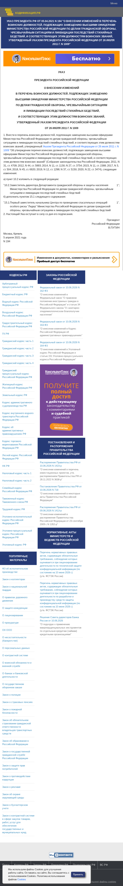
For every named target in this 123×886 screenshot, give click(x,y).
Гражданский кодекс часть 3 (17, 355)
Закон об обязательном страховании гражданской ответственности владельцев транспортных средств (17, 727)
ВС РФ (104, 865)
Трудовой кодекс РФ (13, 509)
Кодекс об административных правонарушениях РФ (14, 430)
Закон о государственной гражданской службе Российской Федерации (16, 755)
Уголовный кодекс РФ (14, 544)
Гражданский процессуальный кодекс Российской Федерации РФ (17, 373)
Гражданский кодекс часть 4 (17, 363)
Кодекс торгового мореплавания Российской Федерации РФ (17, 444)
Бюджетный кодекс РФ (15, 294)
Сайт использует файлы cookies (98, 881)
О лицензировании (12, 615)
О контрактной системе (15, 655)
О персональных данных (16, 648)
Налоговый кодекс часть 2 (16, 480)
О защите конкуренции (14, 608)
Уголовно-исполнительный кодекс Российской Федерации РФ (17, 520)
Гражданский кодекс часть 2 (17, 348)
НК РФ (5, 466)
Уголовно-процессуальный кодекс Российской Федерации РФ (17, 534)
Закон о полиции (11, 694)
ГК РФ (5, 333)
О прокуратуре (10, 622)
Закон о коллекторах (13, 579)
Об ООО (7, 630)
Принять (78, 874)
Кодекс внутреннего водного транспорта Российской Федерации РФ (17, 416)
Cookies (21, 879)
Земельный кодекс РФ (14, 395)
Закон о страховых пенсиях (17, 702)
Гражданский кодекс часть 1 (17, 341)
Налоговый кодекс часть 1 (16, 473)
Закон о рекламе (11, 787)
